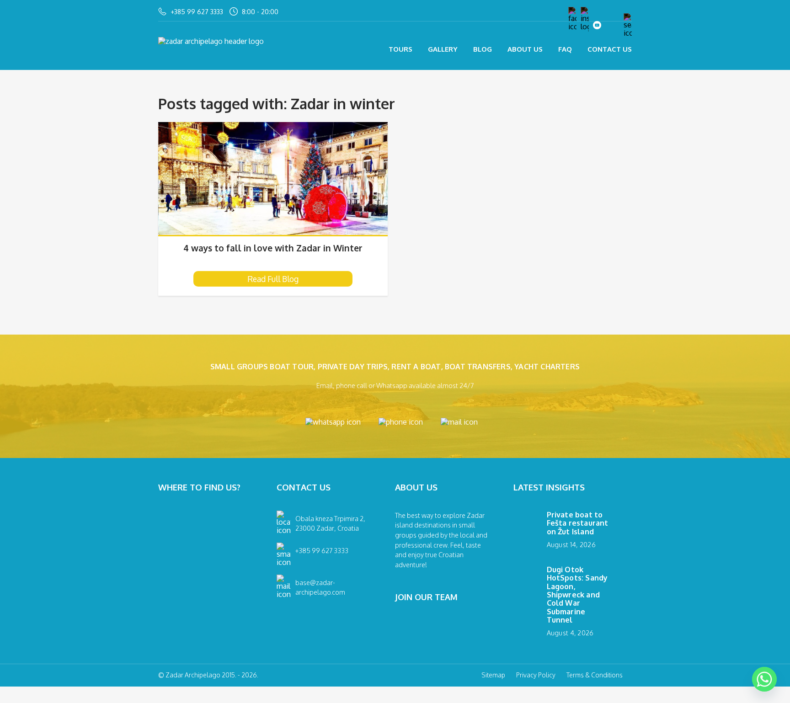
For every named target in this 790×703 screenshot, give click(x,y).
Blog (482, 49)
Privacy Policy (535, 675)
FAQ (565, 49)
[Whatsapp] (764, 679)
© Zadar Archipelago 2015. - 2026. (208, 675)
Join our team (426, 597)
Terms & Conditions (594, 675)
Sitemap (493, 675)
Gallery (443, 49)
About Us (525, 49)
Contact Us (609, 49)
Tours (400, 49)
